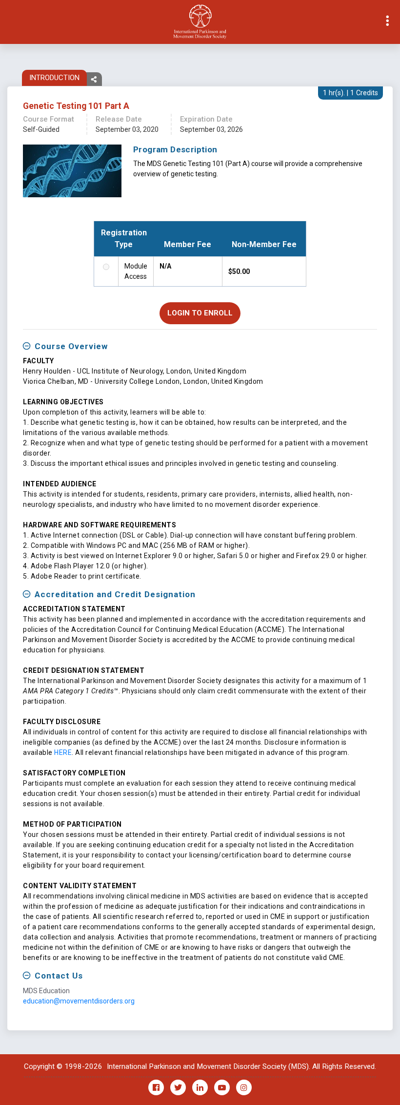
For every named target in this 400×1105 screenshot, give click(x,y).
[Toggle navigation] (7, 22)
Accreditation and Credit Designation (115, 594)
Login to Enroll (200, 313)
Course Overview (71, 346)
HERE (63, 752)
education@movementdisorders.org (79, 1001)
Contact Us (59, 975)
